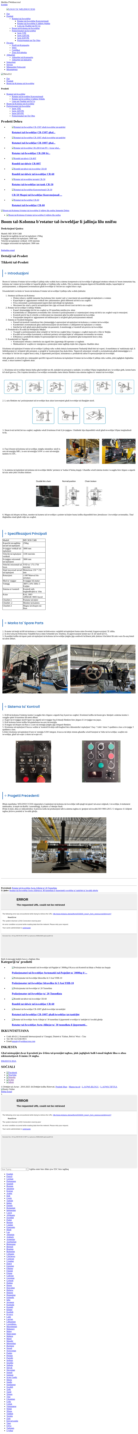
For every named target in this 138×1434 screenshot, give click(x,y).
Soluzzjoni (10, 62)
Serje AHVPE (23, 35)
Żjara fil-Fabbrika (19, 52)
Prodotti (9, 16)
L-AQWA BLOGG (90, 1087)
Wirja (14, 48)
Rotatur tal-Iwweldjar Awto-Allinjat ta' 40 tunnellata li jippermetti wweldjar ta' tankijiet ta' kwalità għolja (53, 890)
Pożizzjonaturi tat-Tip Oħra (28, 40)
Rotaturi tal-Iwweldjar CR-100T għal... (33, 142)
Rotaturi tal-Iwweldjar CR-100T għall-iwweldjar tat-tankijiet (45, 1014)
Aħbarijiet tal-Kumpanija (22, 57)
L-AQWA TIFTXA (108, 1087)
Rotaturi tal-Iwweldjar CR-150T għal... (33, 132)
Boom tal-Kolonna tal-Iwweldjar (26, 28)
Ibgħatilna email (8, 250)
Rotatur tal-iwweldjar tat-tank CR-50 (32, 184)
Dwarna (9, 43)
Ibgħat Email (6, 1091)
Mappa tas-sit (74, 1087)
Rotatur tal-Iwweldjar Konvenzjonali (33, 21)
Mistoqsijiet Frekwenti (15, 67)
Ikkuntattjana (12, 69)
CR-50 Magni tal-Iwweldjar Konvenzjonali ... (37, 194)
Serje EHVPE (23, 38)
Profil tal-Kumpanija (20, 45)
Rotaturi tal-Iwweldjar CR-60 (28, 205)
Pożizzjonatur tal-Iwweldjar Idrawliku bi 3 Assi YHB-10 (43, 983)
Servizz (9, 64)
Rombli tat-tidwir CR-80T (26, 163)
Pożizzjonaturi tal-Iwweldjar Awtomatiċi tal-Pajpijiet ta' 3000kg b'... (49, 972)
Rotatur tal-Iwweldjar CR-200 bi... (31, 153)
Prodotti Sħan (61, 1087)
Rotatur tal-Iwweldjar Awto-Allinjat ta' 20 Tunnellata (34, 888)
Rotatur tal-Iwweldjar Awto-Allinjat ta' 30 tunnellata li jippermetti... (49, 1024)
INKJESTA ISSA (8, 1061)
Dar (8, 14)
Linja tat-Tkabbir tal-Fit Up (28, 26)
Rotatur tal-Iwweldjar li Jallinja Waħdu (33, 23)
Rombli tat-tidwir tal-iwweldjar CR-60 (33, 174)
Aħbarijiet (10, 55)
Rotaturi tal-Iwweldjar (21, 18)
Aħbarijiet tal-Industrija (22, 60)
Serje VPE (21, 33)
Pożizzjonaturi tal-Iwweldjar (24, 31)
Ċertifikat (16, 50)
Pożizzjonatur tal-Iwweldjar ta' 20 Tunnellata (37, 993)
